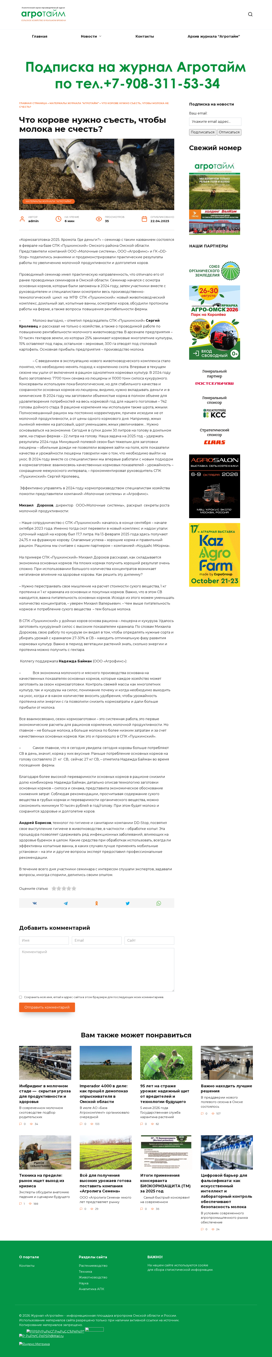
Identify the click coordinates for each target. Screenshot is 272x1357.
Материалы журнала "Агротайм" (74, 103)
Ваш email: (198, 113)
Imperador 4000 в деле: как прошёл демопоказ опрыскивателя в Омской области (104, 1093)
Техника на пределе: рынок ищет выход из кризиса (41, 1180)
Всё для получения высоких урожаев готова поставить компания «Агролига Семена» (105, 1183)
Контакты (145, 36)
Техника (85, 1272)
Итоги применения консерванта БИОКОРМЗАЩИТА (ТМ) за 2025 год (165, 1183)
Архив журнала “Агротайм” (214, 36)
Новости (89, 36)
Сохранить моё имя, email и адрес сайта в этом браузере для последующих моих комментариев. (94, 997)
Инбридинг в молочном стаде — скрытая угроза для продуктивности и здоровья (45, 1093)
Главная (39, 36)
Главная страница (33, 103)
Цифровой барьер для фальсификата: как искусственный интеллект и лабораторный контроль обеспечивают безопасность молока (226, 1191)
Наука (83, 1283)
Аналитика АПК (91, 1289)
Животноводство (93, 1277)
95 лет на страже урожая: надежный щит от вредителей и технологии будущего (164, 1093)
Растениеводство (93, 1266)
